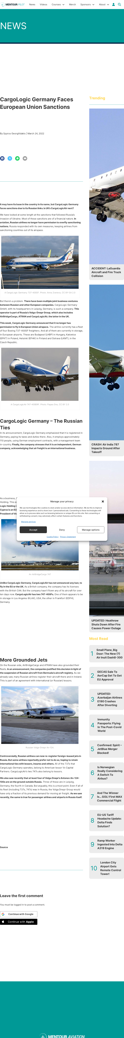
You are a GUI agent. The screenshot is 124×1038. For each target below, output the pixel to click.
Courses (56, 4)
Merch (72, 4)
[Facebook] (2, 158)
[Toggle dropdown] (113, 4)
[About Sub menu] (108, 4)
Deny (62, 529)
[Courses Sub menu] (63, 4)
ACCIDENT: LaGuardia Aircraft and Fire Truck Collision (106, 272)
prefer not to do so (49, 760)
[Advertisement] (41, 474)
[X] (10, 158)
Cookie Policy (53, 537)
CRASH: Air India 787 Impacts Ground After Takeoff (105, 448)
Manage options (91, 529)
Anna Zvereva (54, 292)
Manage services (28, 521)
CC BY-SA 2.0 (68, 292)
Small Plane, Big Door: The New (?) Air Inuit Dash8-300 (109, 653)
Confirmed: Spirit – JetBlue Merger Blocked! (109, 749)
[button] (102, 501)
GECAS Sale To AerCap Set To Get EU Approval (109, 675)
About (102, 4)
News (32, 4)
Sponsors (85, 4)
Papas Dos (52, 404)
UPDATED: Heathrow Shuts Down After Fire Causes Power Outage (106, 624)
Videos (43, 4)
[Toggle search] (119, 5)
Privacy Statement (68, 537)
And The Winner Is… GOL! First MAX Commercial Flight (109, 796)
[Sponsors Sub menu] (93, 4)
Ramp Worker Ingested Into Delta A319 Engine (109, 844)
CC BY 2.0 (64, 404)
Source (4, 847)
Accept (33, 529)
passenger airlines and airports (48, 797)
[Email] (25, 158)
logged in (19, 904)
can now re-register (46, 756)
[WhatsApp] (17, 158)
